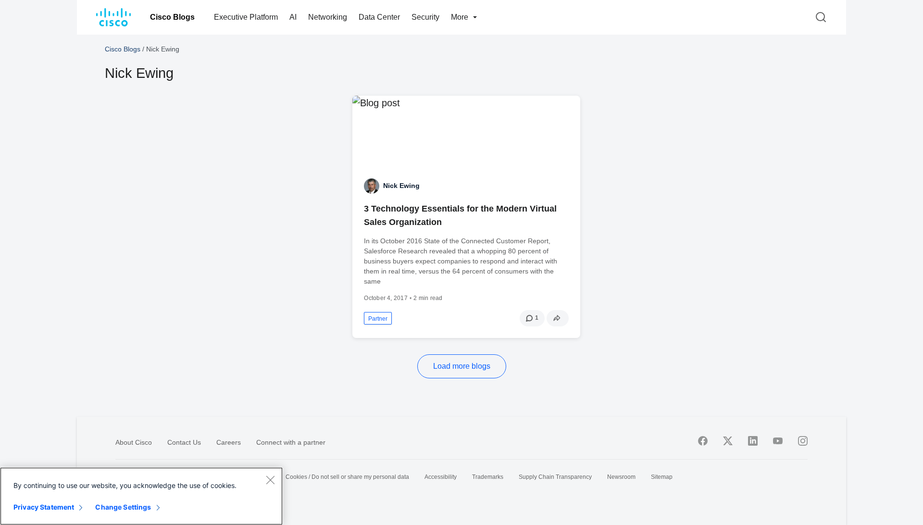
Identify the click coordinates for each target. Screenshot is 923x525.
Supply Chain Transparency (555, 477)
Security (425, 17)
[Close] (270, 480)
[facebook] (703, 441)
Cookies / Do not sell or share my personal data (347, 477)
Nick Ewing (401, 185)
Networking (327, 17)
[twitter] (728, 441)
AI (293, 17)
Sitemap (662, 477)
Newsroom (621, 477)
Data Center (379, 17)
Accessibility (440, 477)
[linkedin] (753, 441)
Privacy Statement (43, 507)
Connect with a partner (290, 442)
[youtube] (778, 441)
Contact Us (184, 442)
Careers (228, 442)
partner (377, 319)
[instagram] (803, 441)
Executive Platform (246, 17)
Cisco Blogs (172, 17)
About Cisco (133, 442)
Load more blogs (461, 366)
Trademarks (487, 477)
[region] (141, 496)
